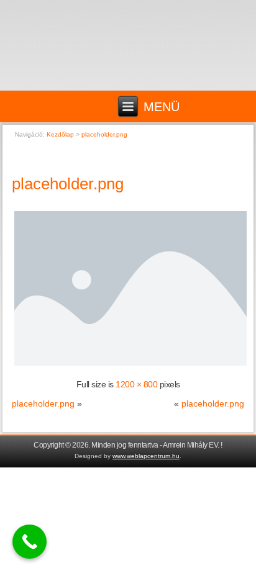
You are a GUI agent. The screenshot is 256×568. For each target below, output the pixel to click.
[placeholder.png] (130, 365)
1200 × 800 (136, 384)
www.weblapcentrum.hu (146, 456)
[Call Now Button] (29, 542)
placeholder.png (68, 183)
